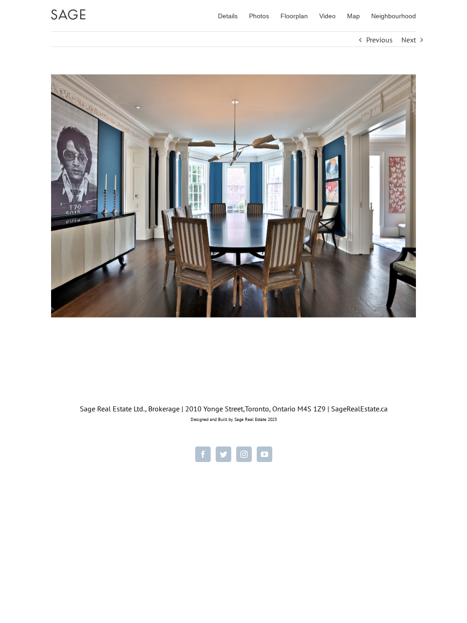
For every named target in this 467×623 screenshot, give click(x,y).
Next (408, 39)
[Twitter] (223, 454)
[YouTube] (264, 454)
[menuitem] (233, 15)
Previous (379, 39)
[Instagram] (244, 454)
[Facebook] (203, 454)
